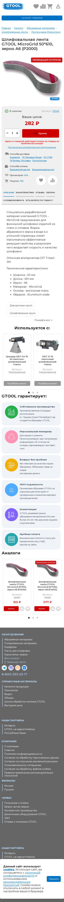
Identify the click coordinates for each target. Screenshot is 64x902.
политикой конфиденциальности (21, 874)
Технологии (11, 690)
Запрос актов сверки (16, 806)
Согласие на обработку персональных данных (31, 757)
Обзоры (9, 697)
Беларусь (9, 725)
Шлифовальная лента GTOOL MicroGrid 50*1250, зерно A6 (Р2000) (47, 586)
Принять (54, 878)
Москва (8, 785)
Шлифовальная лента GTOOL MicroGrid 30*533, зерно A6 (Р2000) (16, 586)
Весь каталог (12, 658)
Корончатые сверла (16, 654)
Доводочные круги (21, 305)
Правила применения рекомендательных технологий (28, 774)
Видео (8, 694)
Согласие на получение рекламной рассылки (31, 761)
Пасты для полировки (17, 650)
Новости (9, 750)
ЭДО (7, 818)
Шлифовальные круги (22, 313)
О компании (11, 746)
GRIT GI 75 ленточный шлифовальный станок (47, 360)
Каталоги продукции (16, 686)
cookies (8, 869)
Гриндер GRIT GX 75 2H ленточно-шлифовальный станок (17, 360)
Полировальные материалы (20, 643)
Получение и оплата (16, 802)
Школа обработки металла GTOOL (24, 701)
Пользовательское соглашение (22, 765)
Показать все (42, 320)
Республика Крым (15, 733)
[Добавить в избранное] (41, 180)
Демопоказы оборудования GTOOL (25, 814)
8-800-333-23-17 (14, 674)
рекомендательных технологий (16, 883)
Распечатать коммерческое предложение (32, 147)
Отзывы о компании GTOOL (20, 821)
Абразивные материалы (18, 639)
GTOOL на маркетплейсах (19, 729)
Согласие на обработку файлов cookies (27, 768)
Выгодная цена (13, 705)
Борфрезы (10, 647)
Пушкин (9, 789)
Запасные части (16, 662)
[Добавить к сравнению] (52, 180)
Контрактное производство (20, 810)
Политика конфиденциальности (23, 753)
